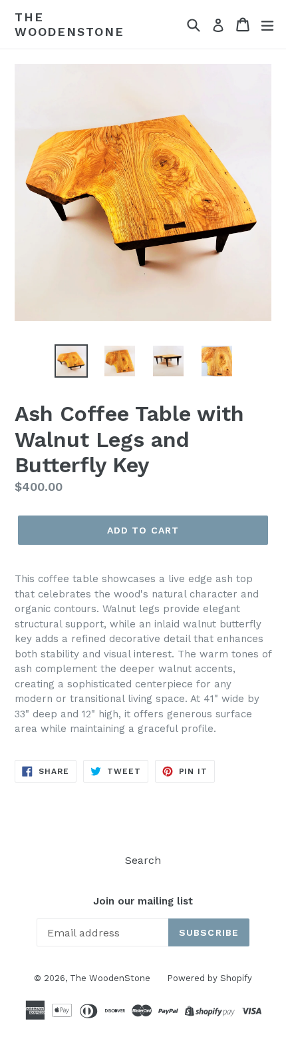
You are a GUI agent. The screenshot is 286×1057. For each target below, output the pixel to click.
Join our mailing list (143, 901)
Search (143, 860)
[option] (71, 361)
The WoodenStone (69, 24)
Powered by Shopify (209, 978)
